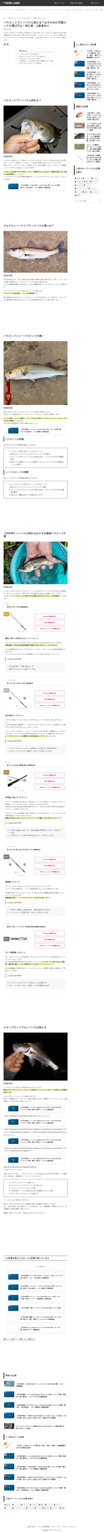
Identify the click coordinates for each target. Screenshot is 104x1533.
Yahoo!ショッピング (46, 628)
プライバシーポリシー (69, 1527)
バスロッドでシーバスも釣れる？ (29, 54)
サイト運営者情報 (44, 1527)
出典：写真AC (8, 156)
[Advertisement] (36, 81)
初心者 (32, 1339)
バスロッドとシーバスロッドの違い (29, 58)
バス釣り (25, 1339)
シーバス (16, 1339)
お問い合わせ (32, 1527)
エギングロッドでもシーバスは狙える (30, 63)
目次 (20, 51)
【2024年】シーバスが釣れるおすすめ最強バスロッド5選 (36, 61)
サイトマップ (56, 1527)
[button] (16, 705)
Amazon (23, 631)
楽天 (45, 622)
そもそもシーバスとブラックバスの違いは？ (32, 56)
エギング (8, 1339)
